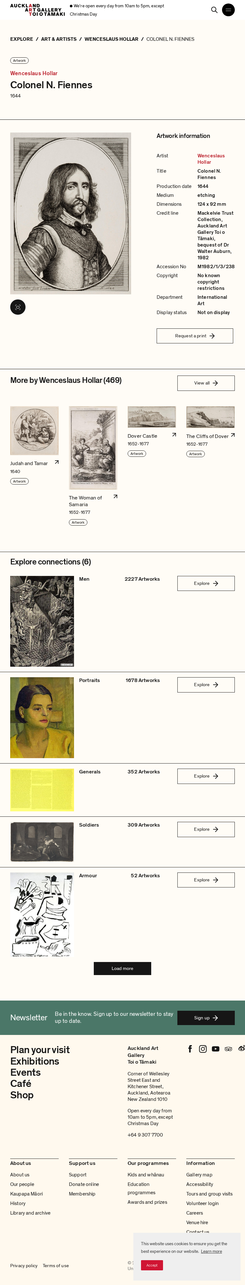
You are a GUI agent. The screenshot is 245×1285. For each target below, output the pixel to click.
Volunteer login (202, 1203)
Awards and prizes (147, 1202)
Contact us (198, 1232)
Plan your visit (40, 1050)
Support (77, 1174)
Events (25, 1073)
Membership (82, 1193)
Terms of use (56, 1265)
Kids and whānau (146, 1174)
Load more (122, 968)
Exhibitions (34, 1061)
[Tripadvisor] (228, 1049)
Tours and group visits (209, 1193)
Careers (194, 1213)
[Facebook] (190, 1049)
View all (202, 383)
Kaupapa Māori (26, 1193)
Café (20, 1084)
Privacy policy (24, 1265)
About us (19, 1174)
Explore (202, 583)
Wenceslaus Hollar (33, 73)
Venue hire (197, 1222)
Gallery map (199, 1174)
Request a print (190, 336)
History (18, 1203)
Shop (21, 1095)
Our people (22, 1184)
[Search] (214, 10)
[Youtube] (215, 1049)
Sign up (202, 1018)
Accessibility (199, 1184)
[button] (34, 466)
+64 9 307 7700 (145, 1134)
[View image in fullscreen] (18, 307)
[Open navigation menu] (228, 10)
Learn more (211, 1251)
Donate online (84, 1184)
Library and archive (30, 1213)
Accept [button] (152, 1265)
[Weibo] (241, 1049)
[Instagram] (203, 1049)
